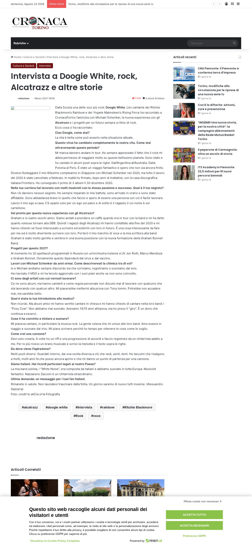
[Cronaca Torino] (40, 22)
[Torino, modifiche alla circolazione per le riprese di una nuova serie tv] (184, 91)
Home (17, 57)
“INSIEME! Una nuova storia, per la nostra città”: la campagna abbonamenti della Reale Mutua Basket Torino (217, 130)
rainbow (108, 407)
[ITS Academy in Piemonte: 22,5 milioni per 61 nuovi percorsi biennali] (184, 172)
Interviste (45, 65)
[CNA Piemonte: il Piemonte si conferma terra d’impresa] (184, 73)
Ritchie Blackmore (138, 407)
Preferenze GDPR (194, 535)
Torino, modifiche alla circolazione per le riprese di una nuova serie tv (218, 90)
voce (97, 416)
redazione (23, 98)
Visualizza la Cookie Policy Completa (55, 540)
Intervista (85, 407)
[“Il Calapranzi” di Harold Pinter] (34, 492)
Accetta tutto (194, 514)
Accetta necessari (194, 525)
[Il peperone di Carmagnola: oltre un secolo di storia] (184, 155)
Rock (79, 416)
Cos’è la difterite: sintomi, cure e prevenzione (216, 107)
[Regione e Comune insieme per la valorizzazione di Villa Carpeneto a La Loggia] (140, 492)
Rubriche (20, 43)
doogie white (58, 407)
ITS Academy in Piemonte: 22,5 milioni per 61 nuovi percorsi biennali (216, 171)
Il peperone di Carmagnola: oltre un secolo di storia (217, 152)
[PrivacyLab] (153, 541)
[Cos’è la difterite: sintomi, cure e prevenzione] (184, 110)
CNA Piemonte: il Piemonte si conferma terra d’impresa (218, 70)
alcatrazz (31, 407)
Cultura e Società (33, 57)
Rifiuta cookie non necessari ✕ (203, 501)
